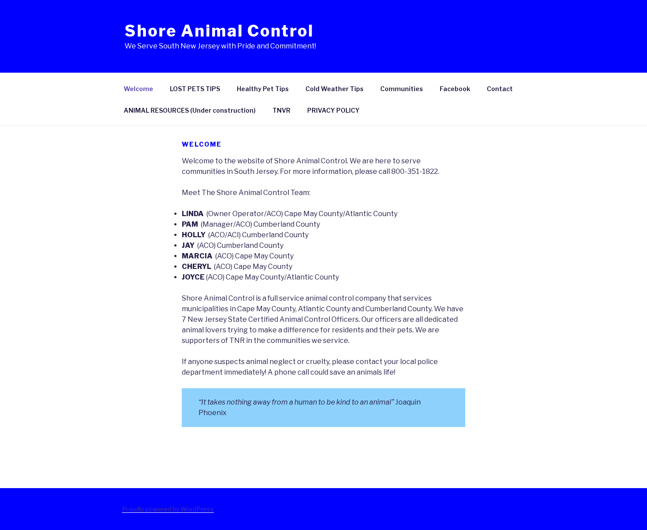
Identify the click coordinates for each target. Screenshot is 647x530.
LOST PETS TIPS (195, 88)
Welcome (138, 88)
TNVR (281, 110)
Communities (401, 88)
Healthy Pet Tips (263, 88)
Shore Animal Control (219, 30)
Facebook (455, 88)
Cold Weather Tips (334, 88)
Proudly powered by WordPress (168, 509)
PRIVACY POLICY (333, 110)
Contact (500, 88)
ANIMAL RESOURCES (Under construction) (190, 110)
